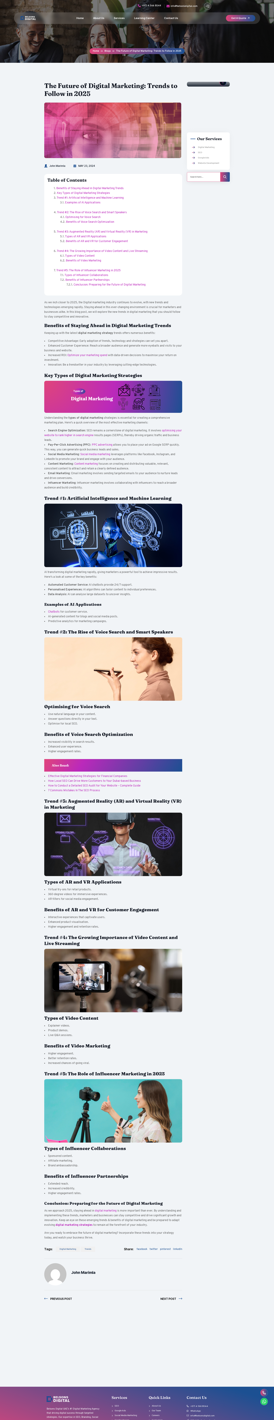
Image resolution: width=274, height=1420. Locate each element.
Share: (129, 1249)
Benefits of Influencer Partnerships (87, 280)
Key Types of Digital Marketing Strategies (83, 193)
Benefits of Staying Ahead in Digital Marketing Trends (90, 188)
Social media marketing (95, 454)
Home (96, 51)
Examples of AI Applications (83, 203)
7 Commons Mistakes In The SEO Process (74, 790)
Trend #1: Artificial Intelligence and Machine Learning (90, 198)
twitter (154, 1249)
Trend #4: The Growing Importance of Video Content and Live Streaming (102, 251)
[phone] (264, 1392)
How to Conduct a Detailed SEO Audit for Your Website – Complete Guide (94, 786)
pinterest (165, 1249)
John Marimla (57, 165)
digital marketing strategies (74, 1225)
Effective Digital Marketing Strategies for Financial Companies (87, 776)
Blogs (107, 51)
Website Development (208, 163)
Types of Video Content (80, 256)
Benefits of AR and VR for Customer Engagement (97, 241)
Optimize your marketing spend (87, 355)
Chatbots (54, 612)
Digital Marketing (67, 1249)
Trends (88, 1249)
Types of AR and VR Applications (85, 236)
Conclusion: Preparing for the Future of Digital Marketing (110, 285)
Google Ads (203, 157)
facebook (142, 1249)
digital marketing (106, 1211)
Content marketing (86, 464)
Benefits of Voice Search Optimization (90, 222)
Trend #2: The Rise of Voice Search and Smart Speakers (92, 212)
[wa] (264, 1401)
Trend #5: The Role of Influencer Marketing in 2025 (88, 270)
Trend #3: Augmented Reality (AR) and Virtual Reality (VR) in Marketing (102, 232)
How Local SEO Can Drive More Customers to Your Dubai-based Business (94, 781)
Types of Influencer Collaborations (86, 275)
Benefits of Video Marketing (83, 261)
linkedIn (177, 1249)
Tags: (48, 1249)
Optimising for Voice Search (83, 217)
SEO (200, 152)
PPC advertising (102, 445)
